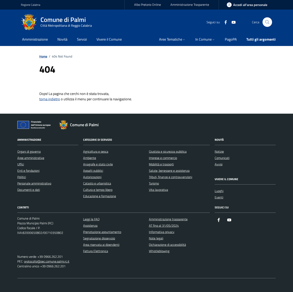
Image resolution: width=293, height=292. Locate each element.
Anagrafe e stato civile (98, 164)
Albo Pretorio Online (147, 4)
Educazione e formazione (99, 196)
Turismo (154, 183)
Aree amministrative (30, 157)
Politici (21, 177)
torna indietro (49, 99)
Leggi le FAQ (91, 219)
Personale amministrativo (34, 183)
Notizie (219, 151)
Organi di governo (29, 151)
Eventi (219, 197)
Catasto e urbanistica (97, 183)
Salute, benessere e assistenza (169, 170)
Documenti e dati (28, 189)
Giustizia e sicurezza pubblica (168, 151)
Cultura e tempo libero (97, 189)
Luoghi (219, 190)
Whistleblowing (159, 251)
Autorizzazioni (92, 177)
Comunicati (222, 157)
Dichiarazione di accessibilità (167, 244)
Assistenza (90, 225)
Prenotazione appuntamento (102, 231)
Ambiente (89, 157)
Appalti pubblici (93, 170)
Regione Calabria (30, 5)
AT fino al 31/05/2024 (164, 225)
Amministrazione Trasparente (189, 4)
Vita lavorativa (158, 189)
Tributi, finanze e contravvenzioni (170, 177)
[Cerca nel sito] (267, 22)
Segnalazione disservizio (99, 238)
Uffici (20, 164)
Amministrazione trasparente (168, 219)
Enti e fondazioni (28, 170)
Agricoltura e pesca (95, 151)
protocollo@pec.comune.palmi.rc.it (46, 261)
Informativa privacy (161, 231)
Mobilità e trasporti (161, 164)
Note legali (156, 238)
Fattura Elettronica (95, 251)
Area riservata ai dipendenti (101, 244)
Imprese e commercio (163, 157)
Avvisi (218, 164)
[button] (172, 39)
